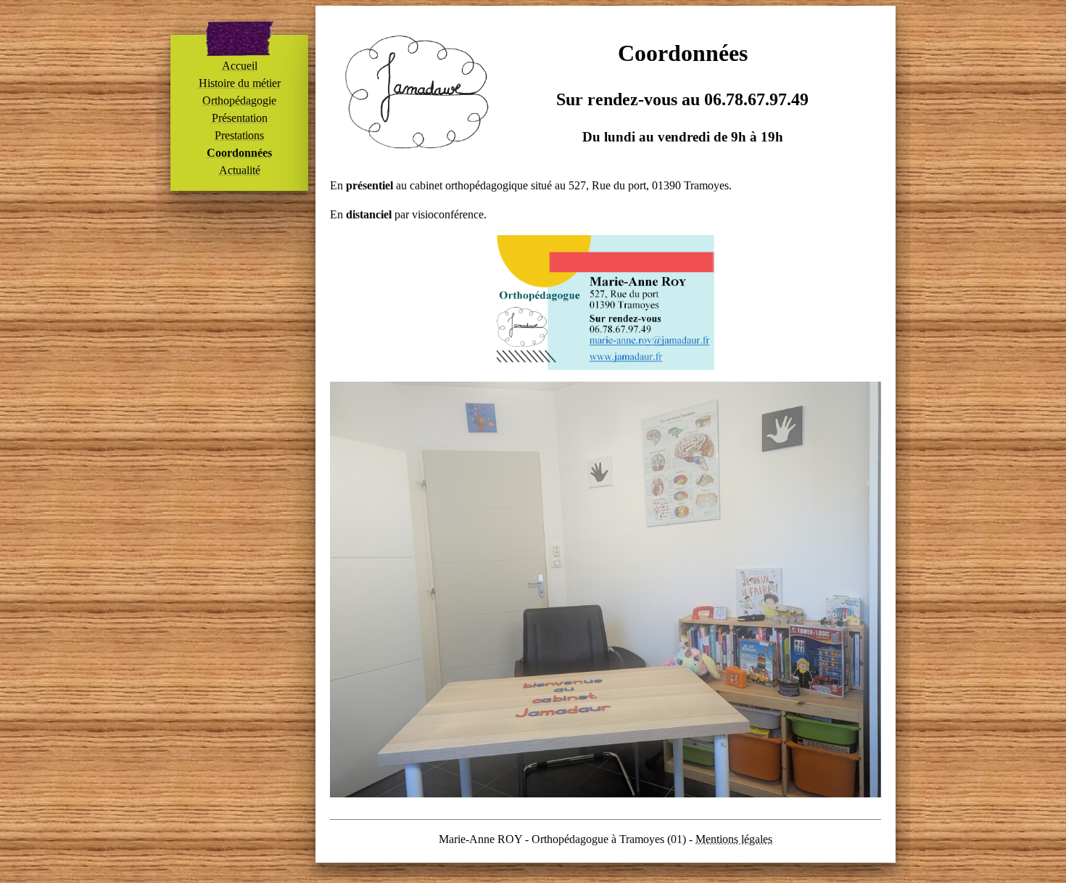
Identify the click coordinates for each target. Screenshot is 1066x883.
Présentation (240, 118)
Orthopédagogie (239, 100)
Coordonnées (239, 153)
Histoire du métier (240, 83)
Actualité (239, 170)
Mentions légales (733, 839)
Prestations (239, 135)
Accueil (239, 65)
